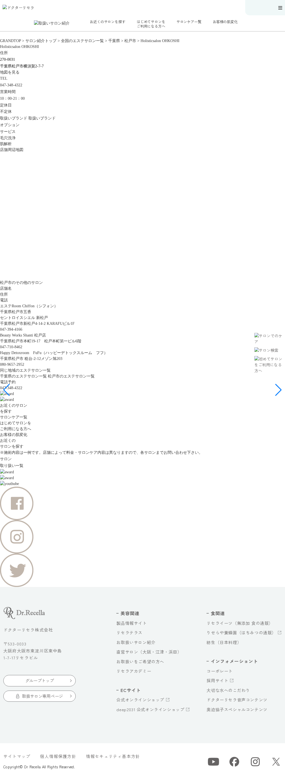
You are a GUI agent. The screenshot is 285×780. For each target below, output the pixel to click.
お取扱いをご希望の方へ (140, 661)
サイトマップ (16, 756)
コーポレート (220, 671)
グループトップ (39, 680)
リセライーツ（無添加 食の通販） (240, 623)
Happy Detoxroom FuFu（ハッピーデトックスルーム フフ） (54, 353)
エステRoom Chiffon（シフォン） (29, 306)
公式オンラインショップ (140, 700)
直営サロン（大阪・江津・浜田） (148, 652)
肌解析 (6, 144)
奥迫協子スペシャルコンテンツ (237, 709)
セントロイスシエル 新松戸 (24, 318)
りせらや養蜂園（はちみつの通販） (241, 632)
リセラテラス (129, 632)
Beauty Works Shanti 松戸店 (23, 335)
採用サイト (217, 680)
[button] (6, 390)
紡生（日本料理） (224, 642)
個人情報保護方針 (58, 756)
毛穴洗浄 (8, 138)
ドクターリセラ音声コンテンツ (237, 700)
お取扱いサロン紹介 (135, 642)
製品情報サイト (131, 623)
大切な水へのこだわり (228, 690)
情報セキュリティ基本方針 (113, 756)
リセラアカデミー (133, 671)
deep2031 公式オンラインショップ (150, 709)
